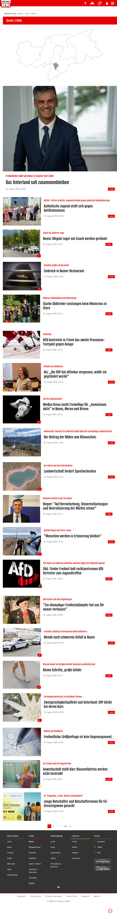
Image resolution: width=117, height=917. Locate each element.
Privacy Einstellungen (53, 896)
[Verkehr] (92, 3)
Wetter (74, 847)
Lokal (27, 14)
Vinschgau (33, 878)
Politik (9, 858)
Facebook (101, 842)
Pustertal (32, 858)
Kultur (53, 847)
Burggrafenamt (34, 847)
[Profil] (107, 3)
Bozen (31, 842)
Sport (9, 869)
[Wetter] (100, 3)
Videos (53, 858)
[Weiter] (70, 826)
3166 (65, 826)
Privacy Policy (35, 896)
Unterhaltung (12, 875)
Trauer (74, 842)
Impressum (21, 896)
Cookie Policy (71, 896)
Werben (97, 896)
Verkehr (75, 853)
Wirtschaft (11, 864)
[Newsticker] (85, 3)
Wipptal (32, 883)
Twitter (99, 847)
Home (20, 14)
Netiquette (85, 896)
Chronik (10, 853)
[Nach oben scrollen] (58, 887)
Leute (53, 842)
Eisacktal (32, 853)
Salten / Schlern (35, 864)
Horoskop (76, 858)
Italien (9, 847)
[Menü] (114, 3)
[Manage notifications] (110, 910)
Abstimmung (55, 853)
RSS (99, 853)
